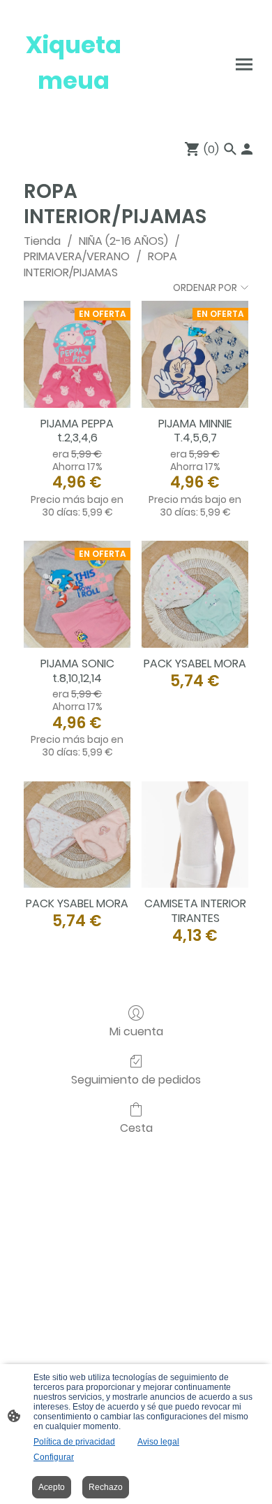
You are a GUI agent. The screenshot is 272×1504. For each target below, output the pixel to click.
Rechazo (106, 1487)
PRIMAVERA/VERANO (77, 256)
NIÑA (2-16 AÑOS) (123, 241)
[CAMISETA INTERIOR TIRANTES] (195, 834)
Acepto (51, 1487)
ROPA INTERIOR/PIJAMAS (100, 264)
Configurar (53, 1457)
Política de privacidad (74, 1442)
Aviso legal (158, 1442)
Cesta (136, 1127)
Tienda (42, 241)
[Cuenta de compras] (247, 149)
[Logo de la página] (73, 112)
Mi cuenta (136, 1030)
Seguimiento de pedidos (136, 1079)
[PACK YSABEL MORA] (195, 594)
